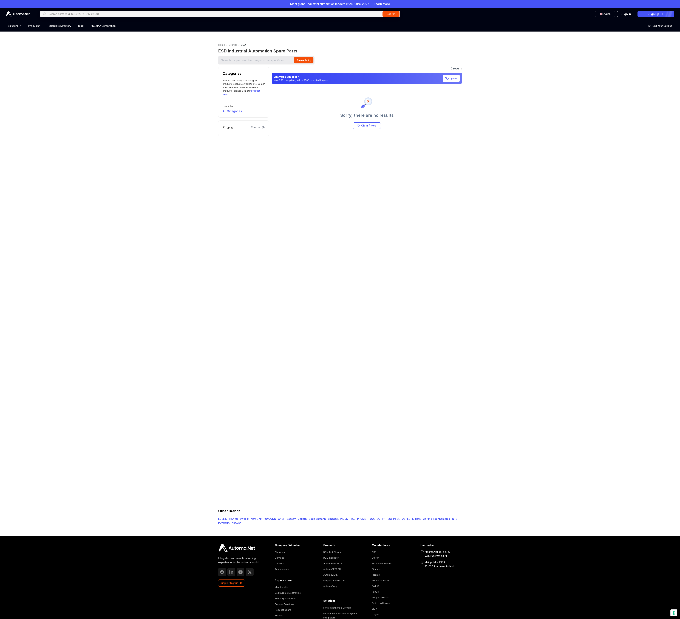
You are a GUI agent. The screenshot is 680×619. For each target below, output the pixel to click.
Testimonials (282, 569)
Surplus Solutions (284, 604)
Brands (233, 44)
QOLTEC (375, 518)
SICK (374, 608)
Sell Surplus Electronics (288, 592)
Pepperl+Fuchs (380, 597)
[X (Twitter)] (250, 572)
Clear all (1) (258, 127)
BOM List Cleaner (332, 552)
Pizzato (376, 574)
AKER (281, 518)
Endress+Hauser (381, 603)
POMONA (224, 522)
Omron (375, 557)
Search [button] (391, 13)
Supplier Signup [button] (229, 582)
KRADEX (236, 522)
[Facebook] (222, 572)
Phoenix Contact (381, 580)
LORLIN (222, 518)
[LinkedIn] (231, 572)
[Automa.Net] (18, 14)
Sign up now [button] (451, 78)
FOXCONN (270, 518)
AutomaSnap (330, 586)
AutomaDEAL (330, 574)
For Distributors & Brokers (337, 607)
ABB (374, 552)
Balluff (375, 586)
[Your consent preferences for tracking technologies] (673, 612)
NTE (454, 518)
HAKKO (233, 518)
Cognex (376, 614)
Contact (279, 557)
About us (280, 552)
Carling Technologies (436, 518)
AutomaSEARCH (332, 569)
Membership (281, 587)
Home (221, 44)
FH (384, 518)
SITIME (416, 518)
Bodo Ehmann (317, 518)
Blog (81, 25)
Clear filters (368, 125)
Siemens (376, 569)
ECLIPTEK (394, 518)
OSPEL (406, 518)
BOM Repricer (331, 557)
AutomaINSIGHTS (332, 563)
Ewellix (244, 518)
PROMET (362, 518)
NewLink (256, 518)
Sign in (626, 14)
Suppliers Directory (60, 25)
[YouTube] (240, 572)
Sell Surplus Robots (285, 598)
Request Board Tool (334, 580)
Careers (279, 563)
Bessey (291, 518)
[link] (237, 548)
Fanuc (375, 591)
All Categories (232, 111)
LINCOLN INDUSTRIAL (341, 518)
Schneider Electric (382, 563)
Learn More (382, 4)
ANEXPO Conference (103, 25)
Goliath (302, 518)
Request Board (283, 609)
